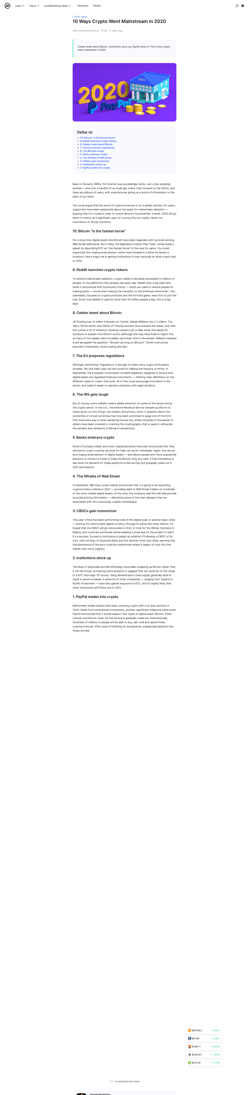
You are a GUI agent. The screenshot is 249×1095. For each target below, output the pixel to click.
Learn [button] (19, 6)
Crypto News (80, 16)
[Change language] (243, 6)
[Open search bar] (237, 6)
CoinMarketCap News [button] (56, 6)
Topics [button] (32, 6)
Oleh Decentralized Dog (86, 30)
